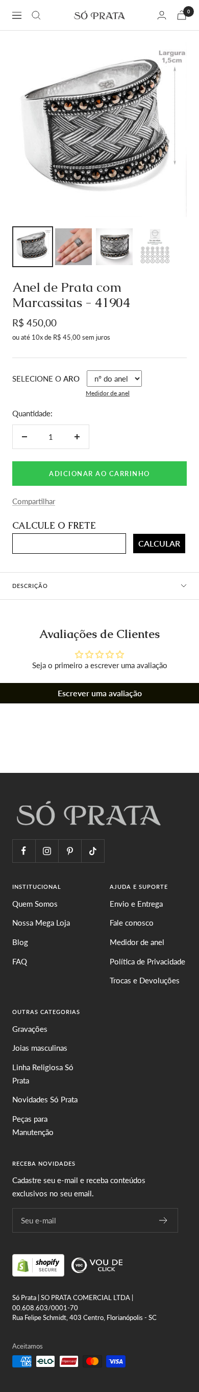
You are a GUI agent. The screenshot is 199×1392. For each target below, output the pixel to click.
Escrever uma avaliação (100, 693)
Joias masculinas (39, 1047)
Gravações (29, 1028)
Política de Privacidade (147, 961)
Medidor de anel (108, 393)
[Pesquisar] (36, 15)
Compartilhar (33, 501)
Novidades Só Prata (45, 1099)
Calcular (159, 543)
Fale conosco (132, 922)
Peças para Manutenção (33, 1125)
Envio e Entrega (136, 903)
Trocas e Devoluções (145, 980)
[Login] (161, 15)
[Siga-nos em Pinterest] (69, 850)
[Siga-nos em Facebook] (23, 850)
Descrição (30, 585)
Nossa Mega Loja (41, 922)
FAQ (19, 961)
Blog (20, 942)
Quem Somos (35, 903)
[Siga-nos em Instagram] (46, 850)
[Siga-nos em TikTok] (92, 850)
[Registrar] (163, 1220)
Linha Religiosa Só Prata (42, 1074)
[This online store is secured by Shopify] (39, 1263)
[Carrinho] (182, 15)
